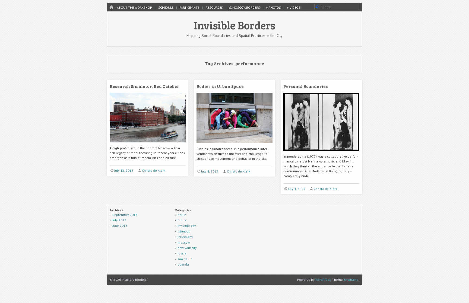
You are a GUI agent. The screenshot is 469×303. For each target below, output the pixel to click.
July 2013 (119, 220)
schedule (165, 7)
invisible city (187, 226)
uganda (183, 264)
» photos (273, 7)
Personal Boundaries (305, 86)
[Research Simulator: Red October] (148, 144)
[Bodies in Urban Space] (234, 145)
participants (189, 7)
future (182, 220)
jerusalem (185, 237)
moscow (184, 242)
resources (214, 7)
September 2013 (124, 215)
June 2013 (119, 226)
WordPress (323, 280)
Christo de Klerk (153, 170)
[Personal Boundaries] (321, 153)
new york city (187, 248)
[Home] (111, 7)
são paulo (185, 259)
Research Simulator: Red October (144, 86)
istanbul (184, 231)
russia (182, 253)
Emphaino (351, 280)
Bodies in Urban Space (220, 86)
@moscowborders (244, 7)
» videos (293, 7)
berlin (182, 215)
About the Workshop (134, 7)
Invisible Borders (234, 25)
